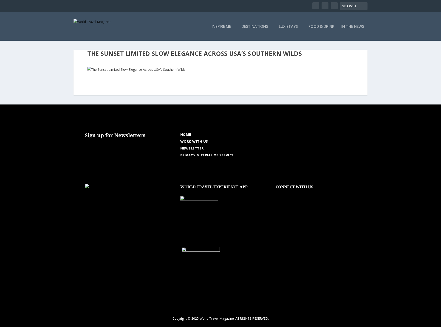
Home (185, 134)
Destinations (255, 27)
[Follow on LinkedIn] (307, 194)
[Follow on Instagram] (297, 194)
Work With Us (194, 141)
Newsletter (192, 148)
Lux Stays (288, 27)
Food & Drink (321, 27)
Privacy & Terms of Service (207, 155)
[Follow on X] (288, 194)
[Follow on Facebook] (279, 194)
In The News (352, 27)
